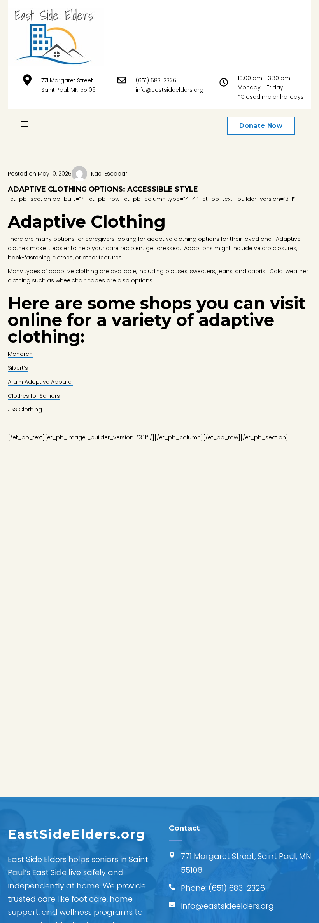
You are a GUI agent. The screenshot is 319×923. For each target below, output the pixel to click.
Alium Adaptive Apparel (40, 382)
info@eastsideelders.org (169, 90)
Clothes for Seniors (34, 396)
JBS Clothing (25, 409)
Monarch (20, 354)
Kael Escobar (109, 174)
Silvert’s (18, 368)
